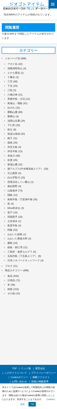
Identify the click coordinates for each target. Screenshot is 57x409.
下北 (9, 85)
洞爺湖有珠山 (14, 68)
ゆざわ (11, 107)
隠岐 (9, 195)
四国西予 (12, 217)
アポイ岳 (12, 64)
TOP (14, 368)
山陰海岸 (12, 190)
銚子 (9, 138)
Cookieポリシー (19, 377)
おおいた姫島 (14, 234)
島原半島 (12, 225)
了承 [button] (32, 404)
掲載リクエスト (41, 377)
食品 (9, 276)
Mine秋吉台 (13, 208)
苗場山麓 (12, 164)
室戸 (9, 212)
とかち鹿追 (13, 72)
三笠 (9, 81)
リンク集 (26, 368)
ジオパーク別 (12, 58)
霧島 (9, 243)
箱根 (9, 142)
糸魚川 (11, 155)
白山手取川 (13, 177)
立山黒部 (12, 173)
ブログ (8, 266)
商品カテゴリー (13, 270)
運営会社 (40, 368)
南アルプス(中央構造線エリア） (25, 168)
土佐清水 (12, 221)
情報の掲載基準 (40, 381)
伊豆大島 (12, 147)
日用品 (11, 280)
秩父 (9, 129)
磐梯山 (11, 116)
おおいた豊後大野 (17, 238)
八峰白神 (12, 94)
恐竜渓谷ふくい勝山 (18, 182)
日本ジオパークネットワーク (23, 260)
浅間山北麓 (13, 120)
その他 (11, 293)
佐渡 (9, 160)
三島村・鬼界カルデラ (19, 251)
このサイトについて (16, 372)
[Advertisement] (28, 328)
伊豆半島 (12, 151)
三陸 (9, 90)
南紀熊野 (12, 186)
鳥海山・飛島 (14, 103)
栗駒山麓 (12, 112)
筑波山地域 (13, 133)
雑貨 (9, 289)
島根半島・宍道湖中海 (19, 199)
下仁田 (11, 125)
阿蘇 (9, 230)
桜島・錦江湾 (14, 247)
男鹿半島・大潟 (16, 99)
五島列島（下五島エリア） (22, 256)
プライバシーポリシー (43, 372)
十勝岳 (11, 77)
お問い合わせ (19, 381)
